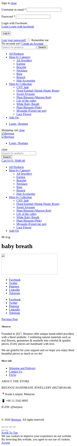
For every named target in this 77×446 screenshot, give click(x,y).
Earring (20, 63)
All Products (16, 53)
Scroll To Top (9, 432)
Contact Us (15, 371)
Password (8, 16)
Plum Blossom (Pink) (29, 107)
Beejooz (16, 419)
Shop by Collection (20, 84)
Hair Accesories (25, 80)
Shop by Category (19, 57)
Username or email (13, 9)
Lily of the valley (26, 100)
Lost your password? (13, 40)
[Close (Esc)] (2, 427)
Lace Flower (23, 114)
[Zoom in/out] (14, 427)
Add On (14, 117)
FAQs (12, 375)
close (14, 3)
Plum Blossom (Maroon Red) (33, 97)
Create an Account (32, 43)
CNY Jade (22, 87)
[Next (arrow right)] (6, 430)
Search (42, 47)
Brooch (20, 77)
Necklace (21, 70)
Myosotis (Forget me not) (31, 110)
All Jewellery (24, 60)
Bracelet (21, 67)
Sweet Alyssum (25, 94)
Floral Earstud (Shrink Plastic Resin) (37, 90)
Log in (6, 33)
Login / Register (18, 123)
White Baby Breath (27, 104)
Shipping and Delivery (22, 368)
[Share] (6, 427)
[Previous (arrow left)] (2, 430)
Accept (5, 442)
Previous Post (9, 319)
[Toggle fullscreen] (10, 427)
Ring (19, 73)
